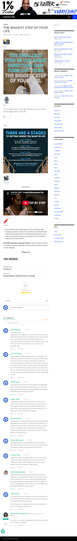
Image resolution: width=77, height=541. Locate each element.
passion (56, 205)
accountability (58, 144)
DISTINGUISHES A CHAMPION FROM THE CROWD (19, 275)
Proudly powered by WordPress (10, 538)
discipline (57, 154)
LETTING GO (7, 268)
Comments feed (58, 238)
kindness (56, 188)
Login (46, 300)
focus (55, 167)
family (56, 164)
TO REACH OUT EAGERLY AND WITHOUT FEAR (63, 43)
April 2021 (57, 117)
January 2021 (58, 127)
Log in (56, 231)
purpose (56, 218)
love (55, 198)
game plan (57, 171)
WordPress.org (58, 241)
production (57, 215)
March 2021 (57, 120)
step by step (13, 259)
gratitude (57, 178)
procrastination (58, 211)
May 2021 (57, 114)
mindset (56, 201)
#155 (6, 259)
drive (55, 157)
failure (56, 161)
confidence (57, 150)
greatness (57, 181)
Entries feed (57, 235)
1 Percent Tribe (9, 17)
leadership (57, 191)
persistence (57, 208)
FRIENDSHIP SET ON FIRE (62, 61)
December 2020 (59, 131)
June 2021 (57, 110)
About (69, 17)
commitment (58, 147)
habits (5, 24)
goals (55, 174)
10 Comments (26, 34)
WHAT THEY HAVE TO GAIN (62, 37)
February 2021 (58, 124)
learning (56, 194)
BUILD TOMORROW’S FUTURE (63, 49)
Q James (17, 34)
